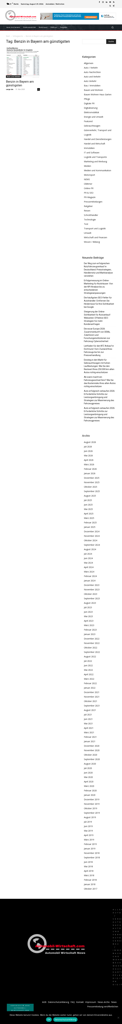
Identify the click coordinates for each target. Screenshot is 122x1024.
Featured (88, 121)
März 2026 (89, 464)
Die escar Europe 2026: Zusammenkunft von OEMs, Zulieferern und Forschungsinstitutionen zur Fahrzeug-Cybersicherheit (97, 335)
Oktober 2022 (90, 647)
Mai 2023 (88, 616)
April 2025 (88, 513)
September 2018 (92, 857)
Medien (87, 166)
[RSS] (113, 2)
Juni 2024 (88, 558)
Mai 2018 (88, 866)
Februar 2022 (90, 683)
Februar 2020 (90, 790)
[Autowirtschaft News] (21, 16)
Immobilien (89, 148)
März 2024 (89, 571)
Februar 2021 (90, 736)
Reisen (87, 210)
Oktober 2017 (90, 888)
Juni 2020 (88, 772)
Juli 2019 (88, 821)
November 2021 (92, 696)
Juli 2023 (88, 607)
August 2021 (90, 710)
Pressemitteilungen (93, 201)
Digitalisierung (90, 107)
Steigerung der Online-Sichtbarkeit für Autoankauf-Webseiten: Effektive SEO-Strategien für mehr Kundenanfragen (97, 317)
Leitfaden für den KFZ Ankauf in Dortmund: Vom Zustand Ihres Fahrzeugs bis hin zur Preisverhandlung (99, 350)
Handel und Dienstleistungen (97, 139)
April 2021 (88, 728)
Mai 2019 (88, 830)
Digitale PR (89, 103)
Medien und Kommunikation (97, 170)
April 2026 (88, 460)
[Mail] (110, 2)
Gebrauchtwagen (92, 125)
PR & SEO (88, 192)
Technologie (90, 219)
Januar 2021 (89, 741)
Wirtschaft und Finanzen (95, 237)
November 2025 (92, 482)
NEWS (87, 179)
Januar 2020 (89, 795)
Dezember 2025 (91, 477)
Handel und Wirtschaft (94, 143)
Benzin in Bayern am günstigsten (20, 83)
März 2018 (89, 875)
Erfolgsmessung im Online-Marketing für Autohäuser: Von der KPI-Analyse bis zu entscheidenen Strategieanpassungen (98, 286)
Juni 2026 (88, 451)
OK (48, 1019)
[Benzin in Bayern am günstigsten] (23, 62)
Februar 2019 (90, 844)
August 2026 (90, 442)
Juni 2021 (88, 719)
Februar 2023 (90, 629)
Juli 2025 (88, 500)
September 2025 (92, 491)
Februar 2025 (90, 522)
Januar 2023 (89, 634)
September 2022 (92, 652)
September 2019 (92, 812)
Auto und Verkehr (13, 76)
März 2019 (89, 839)
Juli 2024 (88, 553)
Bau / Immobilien (92, 85)
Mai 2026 (88, 455)
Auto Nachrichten (92, 72)
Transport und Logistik (95, 228)
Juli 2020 (88, 768)
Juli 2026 (88, 446)
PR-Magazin (90, 197)
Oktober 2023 (90, 594)
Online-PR (88, 188)
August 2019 (90, 817)
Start (8, 36)
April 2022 (88, 674)
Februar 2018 (90, 879)
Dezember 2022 (91, 638)
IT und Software (91, 152)
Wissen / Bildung (92, 241)
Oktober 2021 (90, 701)
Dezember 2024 (91, 531)
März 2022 (89, 678)
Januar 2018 (89, 884)
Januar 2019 (89, 848)
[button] (112, 27)
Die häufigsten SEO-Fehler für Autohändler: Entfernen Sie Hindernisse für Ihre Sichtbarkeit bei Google (99, 302)
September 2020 (92, 759)
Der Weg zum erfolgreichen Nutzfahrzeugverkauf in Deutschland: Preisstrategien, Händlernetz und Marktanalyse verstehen (98, 269)
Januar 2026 (89, 473)
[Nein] (118, 1017)
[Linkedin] (106, 2)
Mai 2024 (88, 562)
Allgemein (88, 63)
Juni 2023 (88, 611)
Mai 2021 (88, 723)
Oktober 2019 (90, 808)
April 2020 (88, 781)
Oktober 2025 (90, 486)
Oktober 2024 (90, 540)
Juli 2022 (88, 661)
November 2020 (92, 750)
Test (86, 224)
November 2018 (92, 853)
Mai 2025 (88, 509)
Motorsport (89, 174)
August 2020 (90, 763)
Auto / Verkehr (91, 67)
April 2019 (88, 835)
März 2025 (89, 518)
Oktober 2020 (90, 754)
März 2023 (89, 625)
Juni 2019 (88, 826)
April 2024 (88, 567)
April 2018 (88, 870)
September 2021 (92, 705)
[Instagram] (103, 2)
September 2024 (92, 544)
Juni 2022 (88, 665)
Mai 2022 (88, 669)
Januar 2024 (89, 580)
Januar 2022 (89, 687)
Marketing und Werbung (95, 161)
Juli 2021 (88, 714)
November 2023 (92, 589)
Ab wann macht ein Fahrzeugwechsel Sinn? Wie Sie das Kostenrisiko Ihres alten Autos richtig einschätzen (100, 382)
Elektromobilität (91, 112)
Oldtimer (88, 183)
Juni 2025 (88, 504)
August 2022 (90, 656)
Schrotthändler (91, 215)
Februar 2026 (90, 468)
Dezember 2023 (91, 585)
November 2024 (92, 535)
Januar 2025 (89, 527)
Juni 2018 (88, 862)
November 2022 (92, 643)
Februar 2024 (90, 576)
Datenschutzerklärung (65, 1019)
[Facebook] (99, 2)
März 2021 (89, 732)
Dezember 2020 (91, 745)
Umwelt (87, 233)
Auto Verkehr (90, 81)
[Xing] (113, 6)
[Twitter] (110, 6)
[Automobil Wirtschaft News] (57, 945)
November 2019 (92, 803)
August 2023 (90, 602)
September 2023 (92, 598)
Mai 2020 (88, 777)
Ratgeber (88, 206)
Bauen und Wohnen (93, 90)
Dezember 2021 (91, 692)
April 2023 (88, 620)
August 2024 (90, 549)
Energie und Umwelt (93, 116)
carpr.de (9, 89)
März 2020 (89, 786)
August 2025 (90, 495)
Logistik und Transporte (95, 157)
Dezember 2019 (91, 799)
